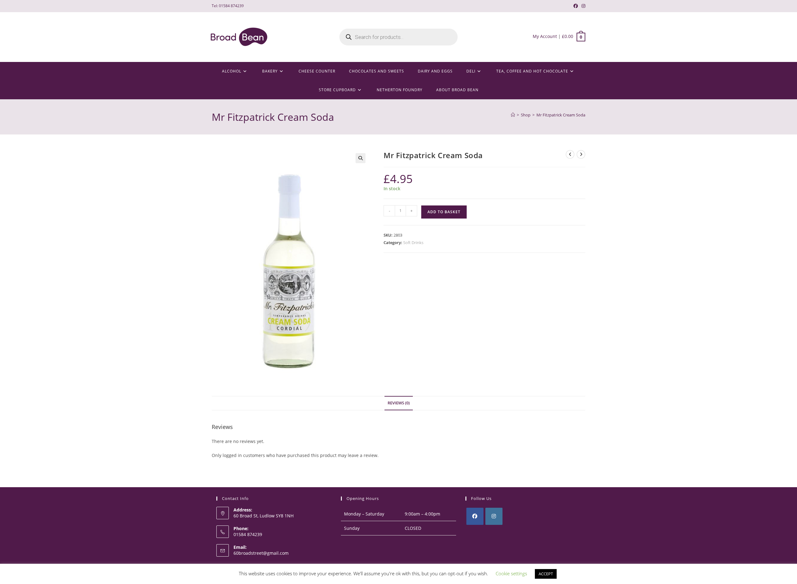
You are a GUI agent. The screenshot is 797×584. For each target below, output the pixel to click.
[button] (360, 158)
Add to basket (443, 211)
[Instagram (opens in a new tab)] (582, 6)
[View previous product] (570, 154)
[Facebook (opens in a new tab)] (576, 6)
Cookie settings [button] (511, 573)
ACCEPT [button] (546, 574)
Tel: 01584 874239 (228, 5)
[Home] (513, 115)
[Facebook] (474, 516)
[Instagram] (493, 516)
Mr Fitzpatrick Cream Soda (560, 115)
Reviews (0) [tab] (399, 403)
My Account (545, 36)
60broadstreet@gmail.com (261, 553)
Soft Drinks (413, 242)
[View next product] (581, 154)
